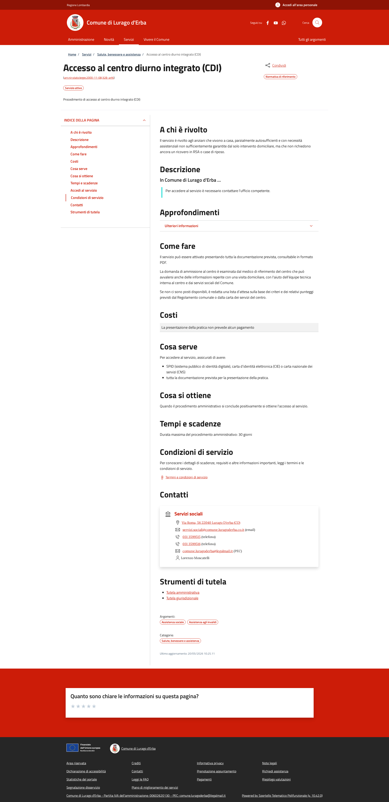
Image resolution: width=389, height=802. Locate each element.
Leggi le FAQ (140, 779)
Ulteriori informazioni (181, 226)
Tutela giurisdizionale (182, 598)
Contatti (137, 771)
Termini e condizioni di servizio (186, 477)
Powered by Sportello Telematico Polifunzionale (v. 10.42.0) (282, 795)
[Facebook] (266, 22)
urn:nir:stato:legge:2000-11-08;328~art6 (89, 77)
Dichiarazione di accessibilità (86, 771)
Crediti (136, 763)
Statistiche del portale (81, 779)
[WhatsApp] (282, 22)
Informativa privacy (210, 763)
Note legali (269, 763)
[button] (296, 5)
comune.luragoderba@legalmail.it (208, 551)
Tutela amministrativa (182, 592)
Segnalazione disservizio (83, 787)
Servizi (86, 54)
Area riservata (76, 763)
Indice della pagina (81, 120)
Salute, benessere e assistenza (119, 54)
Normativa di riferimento (280, 76)
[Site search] (317, 22)
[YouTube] (274, 22)
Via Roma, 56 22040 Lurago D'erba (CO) (211, 523)
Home (72, 54)
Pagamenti (204, 779)
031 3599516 (192, 544)
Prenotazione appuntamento (216, 771)
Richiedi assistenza (275, 771)
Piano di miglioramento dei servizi (155, 787)
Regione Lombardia (78, 5)
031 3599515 (192, 537)
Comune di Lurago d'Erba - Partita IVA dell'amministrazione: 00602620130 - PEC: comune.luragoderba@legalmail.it (146, 795)
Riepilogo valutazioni (276, 779)
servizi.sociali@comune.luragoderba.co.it (213, 530)
